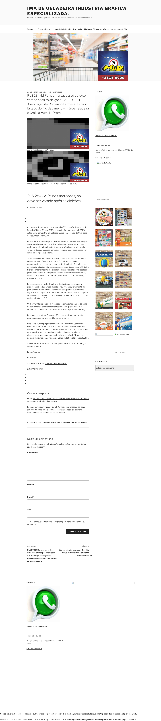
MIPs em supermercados (56, 363)
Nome (30, 485)
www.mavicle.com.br (103, 158)
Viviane (34, 358)
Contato (30, 29)
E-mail (30, 497)
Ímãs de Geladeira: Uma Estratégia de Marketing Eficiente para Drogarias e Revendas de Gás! (91, 29)
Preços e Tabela (44, 29)
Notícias (50, 150)
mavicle (58, 92)
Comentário (33, 452)
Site (29, 509)
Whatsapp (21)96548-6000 (106, 136)
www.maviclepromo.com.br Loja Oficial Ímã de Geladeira (59, 423)
